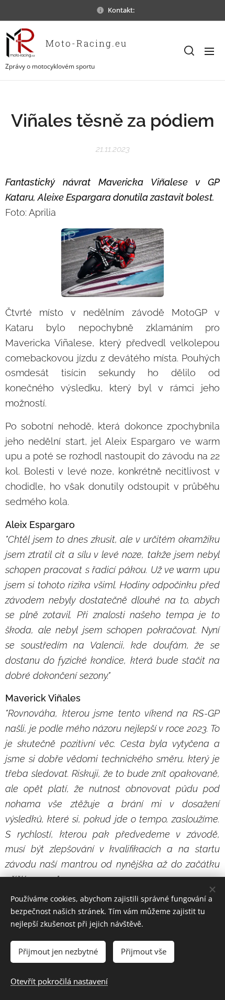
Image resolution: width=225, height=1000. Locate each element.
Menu (209, 50)
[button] (188, 51)
